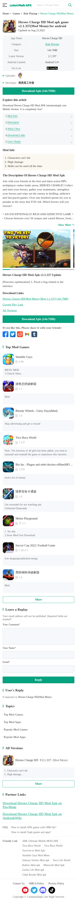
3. (12, 128)
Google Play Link (13, 304)
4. (15, 135)
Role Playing (52, 44)
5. (13, 141)
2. (12, 122)
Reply (38, 680)
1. (11, 116)
